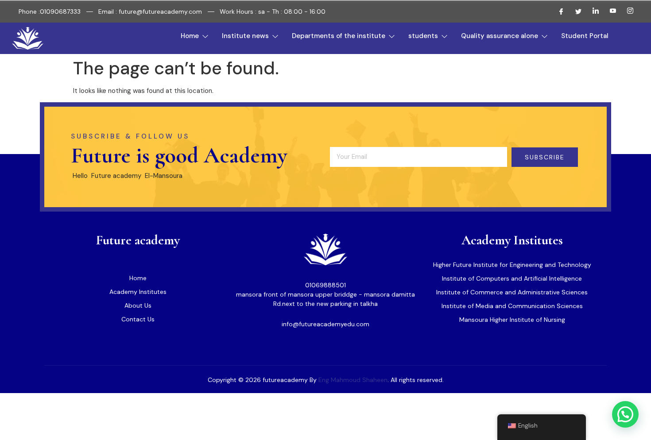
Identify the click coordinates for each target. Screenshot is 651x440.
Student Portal (584, 35)
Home (190, 35)
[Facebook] (557, 11)
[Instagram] (626, 11)
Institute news (245, 35)
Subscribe (545, 157)
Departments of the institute (338, 35)
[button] (625, 414)
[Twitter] (574, 11)
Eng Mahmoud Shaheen (353, 380)
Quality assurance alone (499, 35)
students (423, 35)
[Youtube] (609, 11)
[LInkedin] (592, 11)
